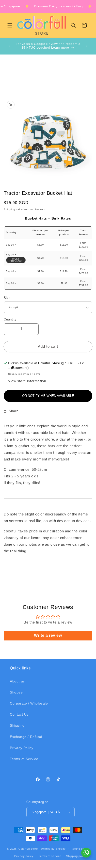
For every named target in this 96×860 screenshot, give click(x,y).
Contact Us (19, 714)
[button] (9, 25)
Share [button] (14, 411)
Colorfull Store (28, 848)
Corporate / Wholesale (29, 703)
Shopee (16, 692)
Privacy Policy (21, 748)
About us (17, 681)
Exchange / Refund (26, 737)
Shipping (9, 209)
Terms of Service (24, 759)
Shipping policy (76, 856)
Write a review (48, 635)
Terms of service (49, 856)
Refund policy (80, 848)
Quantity (10, 319)
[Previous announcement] (9, 46)
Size (7, 298)
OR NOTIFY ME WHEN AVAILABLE (48, 396)
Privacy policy (23, 856)
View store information (27, 381)
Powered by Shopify (52, 848)
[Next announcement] (86, 46)
